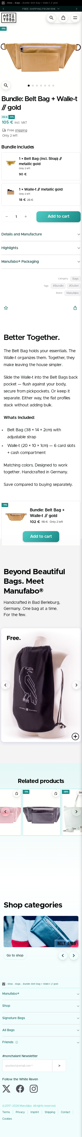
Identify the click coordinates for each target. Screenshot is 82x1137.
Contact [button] (65, 1112)
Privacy (20, 1112)
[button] (41, 9)
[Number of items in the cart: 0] (63, 17)
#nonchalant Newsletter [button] (20, 1056)
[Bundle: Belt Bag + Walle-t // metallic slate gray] (41, 812)
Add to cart (58, 216)
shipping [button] (21, 130)
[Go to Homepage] (3, 3)
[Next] (76, 9)
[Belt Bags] (41, 931)
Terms (6, 1112)
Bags (17, 3)
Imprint (35, 1112)
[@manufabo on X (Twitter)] (6, 1089)
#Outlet (74, 285)
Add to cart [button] (41, 537)
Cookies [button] (7, 1118)
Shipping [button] (50, 1112)
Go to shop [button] (15, 955)
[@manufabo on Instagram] (34, 1089)
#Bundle (58, 285)
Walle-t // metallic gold (43, 189)
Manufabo (73, 293)
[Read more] (75, 736)
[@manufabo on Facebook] (20, 1089)
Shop (9, 3)
